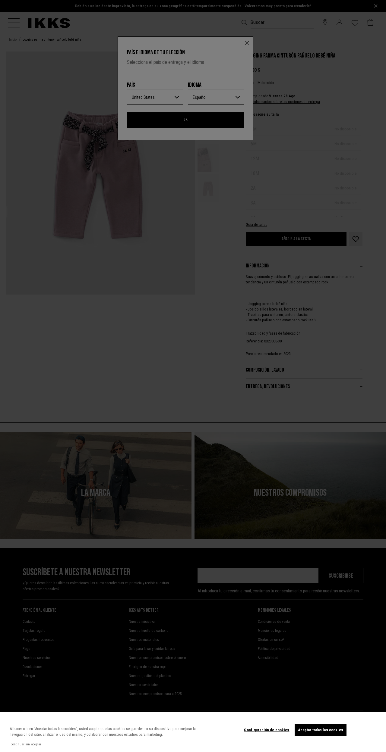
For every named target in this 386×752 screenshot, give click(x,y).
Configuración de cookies (266, 730)
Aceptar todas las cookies (320, 730)
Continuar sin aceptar (26, 744)
